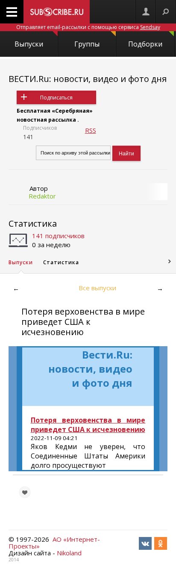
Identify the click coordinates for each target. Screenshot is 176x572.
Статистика (33, 223)
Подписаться (56, 97)
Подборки (145, 44)
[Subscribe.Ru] (56, 11)
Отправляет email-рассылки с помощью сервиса (88, 27)
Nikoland (69, 553)
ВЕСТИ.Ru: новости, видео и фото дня (88, 79)
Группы (87, 44)
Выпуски (29, 44)
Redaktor (42, 196)
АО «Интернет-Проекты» (54, 542)
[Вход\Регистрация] (145, 11)
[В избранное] (24, 492)
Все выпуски (97, 287)
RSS (90, 130)
